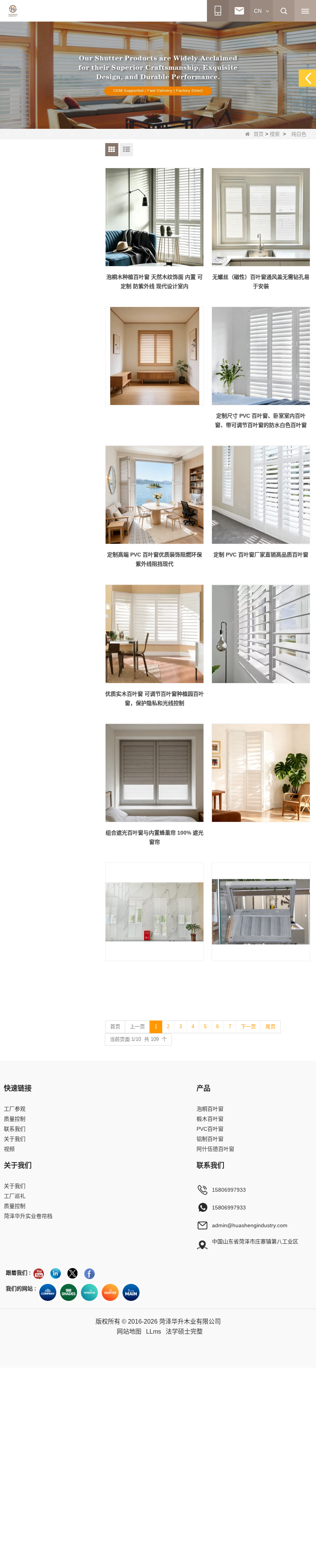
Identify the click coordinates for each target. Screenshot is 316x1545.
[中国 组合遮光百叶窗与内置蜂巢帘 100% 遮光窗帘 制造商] (154, 773)
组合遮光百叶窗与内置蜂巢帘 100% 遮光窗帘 (154, 837)
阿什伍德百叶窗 (215, 1149)
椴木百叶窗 (210, 1119)
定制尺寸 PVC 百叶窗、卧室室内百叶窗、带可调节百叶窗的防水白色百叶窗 (261, 420)
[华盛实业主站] (131, 1292)
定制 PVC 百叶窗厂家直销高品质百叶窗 (260, 555)
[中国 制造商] (154, 356)
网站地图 (129, 1331)
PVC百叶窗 (210, 1129)
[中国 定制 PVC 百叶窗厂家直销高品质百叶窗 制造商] (261, 495)
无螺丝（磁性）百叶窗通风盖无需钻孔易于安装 (260, 281)
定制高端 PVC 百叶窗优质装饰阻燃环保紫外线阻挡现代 (154, 559)
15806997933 (229, 1190)
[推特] (72, 1273)
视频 (9, 1149)
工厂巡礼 (14, 1196)
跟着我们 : (18, 1273)
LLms (153, 1331)
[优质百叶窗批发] (110, 1292)
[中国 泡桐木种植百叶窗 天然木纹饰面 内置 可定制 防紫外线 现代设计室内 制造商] (154, 217)
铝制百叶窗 (210, 1139)
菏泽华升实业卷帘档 (28, 1216)
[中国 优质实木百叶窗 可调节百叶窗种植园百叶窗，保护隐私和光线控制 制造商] (154, 634)
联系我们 (14, 1129)
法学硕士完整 (184, 1331)
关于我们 (14, 1139)
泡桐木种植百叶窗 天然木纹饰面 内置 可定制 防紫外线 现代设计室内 (154, 281)
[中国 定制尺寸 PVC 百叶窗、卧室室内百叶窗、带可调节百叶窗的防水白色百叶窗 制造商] (261, 356)
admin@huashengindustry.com (249, 1225)
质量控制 (14, 1119)
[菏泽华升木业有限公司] (13, 11)
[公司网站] (47, 1292)
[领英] (55, 1273)
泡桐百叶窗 (210, 1109)
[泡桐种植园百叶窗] (158, 75)
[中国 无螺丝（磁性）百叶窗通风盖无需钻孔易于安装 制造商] (261, 217)
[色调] (68, 1292)
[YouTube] (38, 1273)
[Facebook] (89, 1273)
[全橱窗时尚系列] (89, 1292)
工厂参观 (14, 1109)
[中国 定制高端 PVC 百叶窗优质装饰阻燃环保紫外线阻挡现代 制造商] (154, 495)
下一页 (248, 1026)
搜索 (275, 134)
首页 (259, 134)
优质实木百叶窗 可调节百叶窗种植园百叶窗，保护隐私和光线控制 (154, 698)
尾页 (271, 1026)
